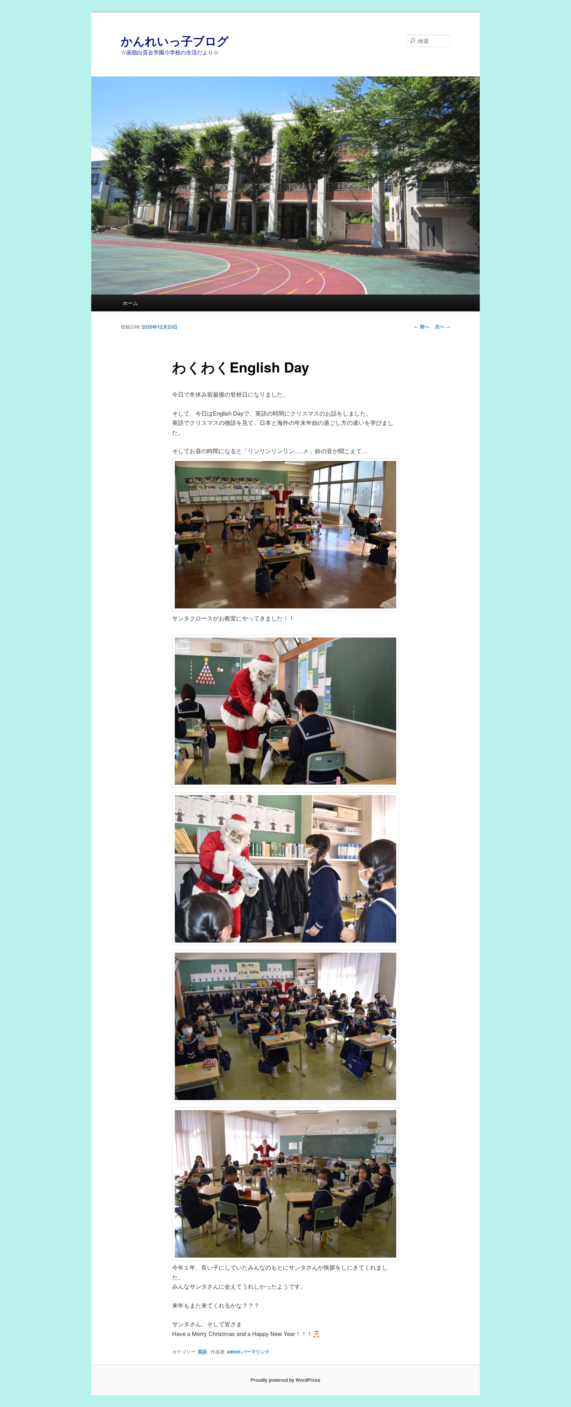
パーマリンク (256, 1351)
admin (233, 1351)
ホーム (130, 303)
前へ (421, 326)
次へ (442, 326)
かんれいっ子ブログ (175, 40)
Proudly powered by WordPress (285, 1379)
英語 (202, 1351)
